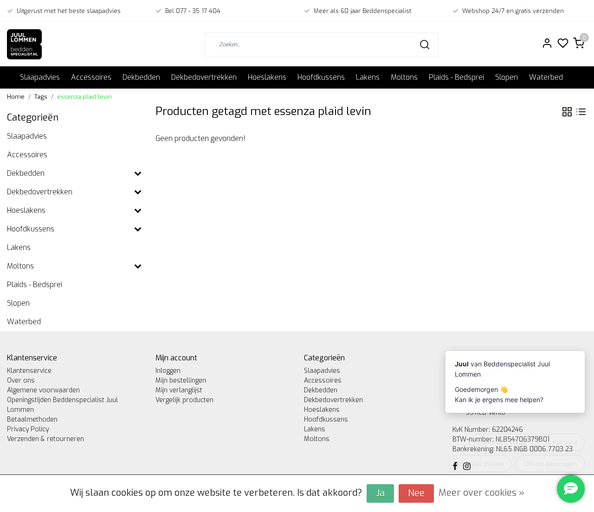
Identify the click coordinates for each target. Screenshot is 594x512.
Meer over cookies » (481, 492)
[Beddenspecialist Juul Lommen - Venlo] (24, 44)
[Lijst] (581, 112)
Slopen (506, 77)
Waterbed (546, 77)
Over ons (21, 380)
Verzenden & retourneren (45, 439)
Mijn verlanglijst (178, 390)
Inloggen (168, 370)
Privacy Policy (28, 429)
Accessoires (91, 77)
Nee (416, 493)
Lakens (368, 77)
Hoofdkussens (321, 77)
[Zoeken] (424, 44)
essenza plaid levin (84, 97)
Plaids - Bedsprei (456, 77)
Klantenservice (29, 370)
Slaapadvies (40, 77)
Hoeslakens (267, 77)
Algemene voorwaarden (43, 390)
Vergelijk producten (184, 400)
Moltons (404, 77)
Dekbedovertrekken (204, 77)
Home (16, 97)
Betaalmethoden (32, 419)
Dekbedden (141, 77)
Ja (380, 493)
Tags (40, 97)
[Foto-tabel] (567, 112)
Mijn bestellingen (180, 380)
